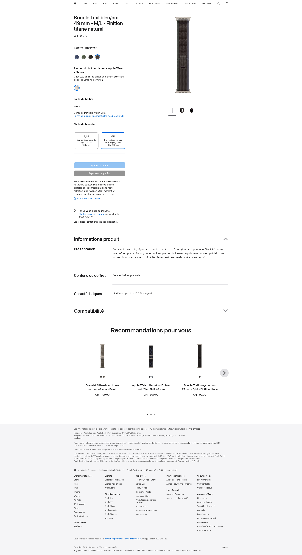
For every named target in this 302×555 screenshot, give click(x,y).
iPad (76, 488)
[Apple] (75, 470)
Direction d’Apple (204, 502)
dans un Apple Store (113, 539)
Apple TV (109, 502)
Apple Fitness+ (111, 514)
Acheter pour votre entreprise (179, 484)
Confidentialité (203, 484)
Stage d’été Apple (143, 492)
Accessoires (79, 512)
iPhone (77, 492)
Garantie (201, 510)
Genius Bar (140, 484)
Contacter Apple (204, 530)
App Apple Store (143, 496)
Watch (84, 470)
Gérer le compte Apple (114, 480)
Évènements (202, 522)
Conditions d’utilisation (135, 550)
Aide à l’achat (141, 515)
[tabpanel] (183, 60)
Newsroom (202, 498)
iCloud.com (110, 488)
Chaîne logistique (204, 488)
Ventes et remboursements (159, 550)
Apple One (109, 498)
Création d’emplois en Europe (210, 526)
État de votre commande (146, 510)
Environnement (203, 480)
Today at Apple (142, 488)
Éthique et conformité (206, 518)
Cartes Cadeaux (81, 516)
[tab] (172, 111)
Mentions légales (181, 550)
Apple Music (110, 506)
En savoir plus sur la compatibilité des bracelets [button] (98, 116)
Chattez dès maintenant (91, 214)
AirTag (76, 508)
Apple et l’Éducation (175, 494)
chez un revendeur (133, 539)
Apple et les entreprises (176, 480)
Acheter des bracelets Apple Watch (106, 470)
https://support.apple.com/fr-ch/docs (184, 429)
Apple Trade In (142, 506)
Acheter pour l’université (177, 498)
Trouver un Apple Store (146, 480)
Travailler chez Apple (206, 506)
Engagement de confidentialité (87, 550)
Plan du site (196, 550)
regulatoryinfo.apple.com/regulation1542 (202, 443)
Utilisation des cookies (112, 550)
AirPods (77, 500)
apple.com (78, 438)
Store (76, 480)
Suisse (225, 547)
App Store (109, 518)
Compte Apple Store (113, 484)
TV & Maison (79, 504)
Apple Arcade (111, 510)
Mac (76, 484)
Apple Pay (78, 526)
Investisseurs (203, 514)
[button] (218, 3)
